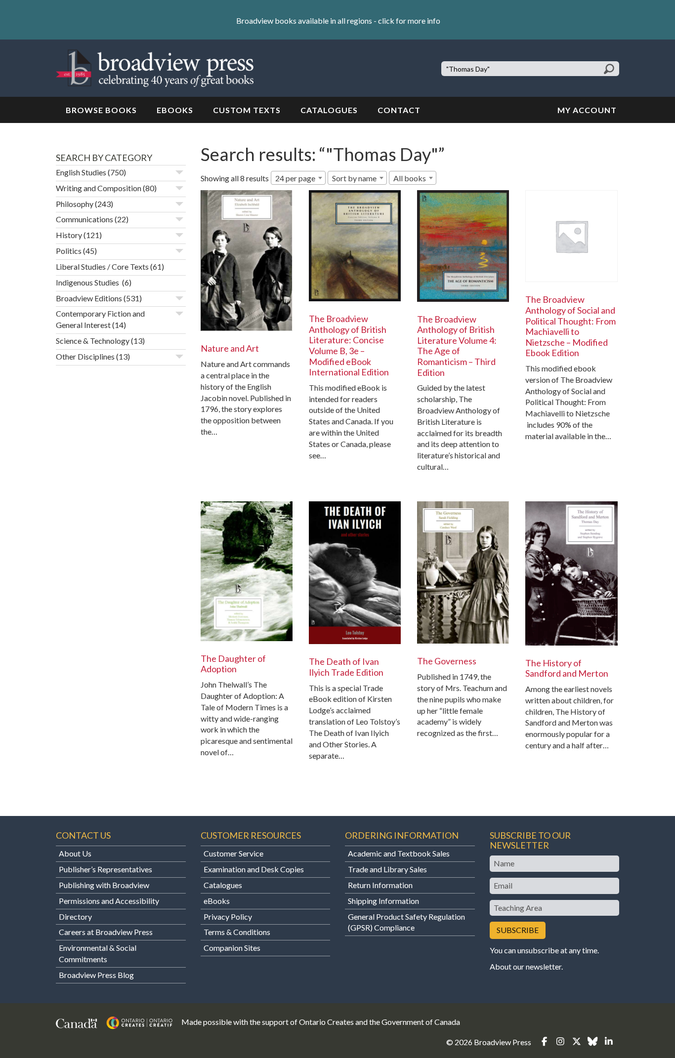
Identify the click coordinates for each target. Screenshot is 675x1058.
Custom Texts (247, 110)
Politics (69, 250)
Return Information (380, 885)
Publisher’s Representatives (105, 869)
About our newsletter (525, 966)
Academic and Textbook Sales (399, 853)
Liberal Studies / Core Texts (102, 266)
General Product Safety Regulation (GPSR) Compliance (406, 922)
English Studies (81, 172)
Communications (84, 219)
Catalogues (329, 110)
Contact (399, 110)
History (69, 235)
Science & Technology (92, 340)
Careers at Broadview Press (106, 931)
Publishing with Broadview (104, 885)
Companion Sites (232, 947)
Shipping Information (383, 900)
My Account (587, 110)
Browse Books (101, 110)
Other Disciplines (85, 356)
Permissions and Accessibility (109, 900)
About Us (75, 853)
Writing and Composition (98, 188)
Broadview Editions (89, 298)
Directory (75, 916)
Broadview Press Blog (96, 974)
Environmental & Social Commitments (97, 953)
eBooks (175, 110)
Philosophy (74, 203)
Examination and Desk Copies (254, 869)
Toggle (179, 172)
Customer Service (233, 853)
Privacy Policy (228, 916)
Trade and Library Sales (387, 869)
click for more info (409, 20)
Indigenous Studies (88, 282)
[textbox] (412, 178)
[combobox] (298, 178)
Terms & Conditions (237, 931)
